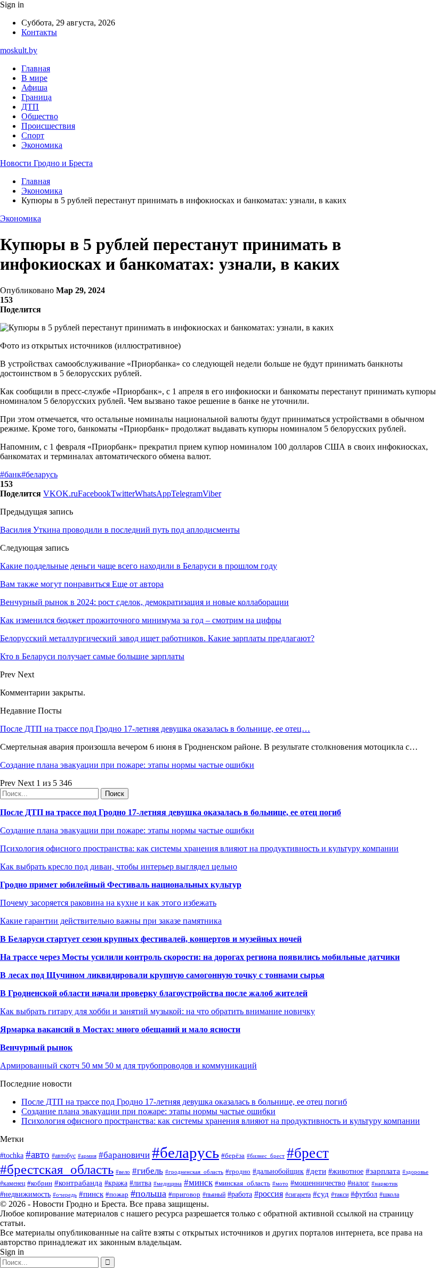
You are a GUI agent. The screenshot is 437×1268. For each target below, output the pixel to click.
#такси (340, 1194)
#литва (140, 1183)
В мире (34, 77)
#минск (198, 1183)
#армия (87, 1156)
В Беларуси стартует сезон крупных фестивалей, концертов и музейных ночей (151, 938)
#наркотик (384, 1183)
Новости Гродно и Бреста (46, 163)
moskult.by (18, 50)
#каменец (12, 1183)
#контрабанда (78, 1183)
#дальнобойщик (278, 1171)
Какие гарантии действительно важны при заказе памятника (111, 920)
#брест (308, 1153)
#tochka (11, 1155)
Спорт (32, 135)
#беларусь (39, 474)
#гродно (237, 1171)
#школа (389, 1194)
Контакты (39, 32)
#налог (358, 1183)
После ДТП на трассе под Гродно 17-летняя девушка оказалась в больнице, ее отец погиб (170, 812)
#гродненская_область (194, 1171)
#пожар (117, 1194)
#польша (148, 1193)
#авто (38, 1154)
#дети (316, 1170)
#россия (268, 1193)
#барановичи (124, 1155)
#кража (115, 1183)
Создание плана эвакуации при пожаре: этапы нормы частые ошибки (127, 764)
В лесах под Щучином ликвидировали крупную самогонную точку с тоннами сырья (162, 975)
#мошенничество (317, 1183)
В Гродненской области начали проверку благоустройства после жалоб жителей (153, 993)
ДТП (30, 106)
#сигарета (298, 1194)
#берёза (233, 1155)
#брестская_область (57, 1169)
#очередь (65, 1194)
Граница (36, 97)
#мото (280, 1183)
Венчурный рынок (36, 1047)
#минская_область (242, 1183)
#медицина (167, 1183)
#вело (123, 1171)
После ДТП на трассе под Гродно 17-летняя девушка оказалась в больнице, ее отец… (155, 728)
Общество (39, 116)
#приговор (184, 1194)
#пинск (91, 1194)
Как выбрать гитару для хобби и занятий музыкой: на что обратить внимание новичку (157, 1011)
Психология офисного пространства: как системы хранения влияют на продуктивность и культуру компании (199, 848)
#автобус (64, 1156)
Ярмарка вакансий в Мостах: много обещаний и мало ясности (120, 1029)
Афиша (34, 87)
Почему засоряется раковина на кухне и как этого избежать (108, 902)
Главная (35, 68)
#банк (10, 474)
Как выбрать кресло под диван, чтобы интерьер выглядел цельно (118, 866)
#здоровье (415, 1171)
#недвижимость (25, 1194)
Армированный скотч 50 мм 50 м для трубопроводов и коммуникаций (128, 1065)
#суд (321, 1194)
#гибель (147, 1171)
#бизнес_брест (266, 1156)
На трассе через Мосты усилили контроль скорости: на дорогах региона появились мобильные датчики (200, 957)
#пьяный (214, 1194)
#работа (240, 1194)
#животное (345, 1171)
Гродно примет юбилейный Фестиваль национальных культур (120, 884)
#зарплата (383, 1170)
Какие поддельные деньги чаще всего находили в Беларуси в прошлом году (138, 565)
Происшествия (48, 125)
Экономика (41, 145)
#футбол (364, 1194)
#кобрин (39, 1183)
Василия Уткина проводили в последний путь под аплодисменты (120, 529)
